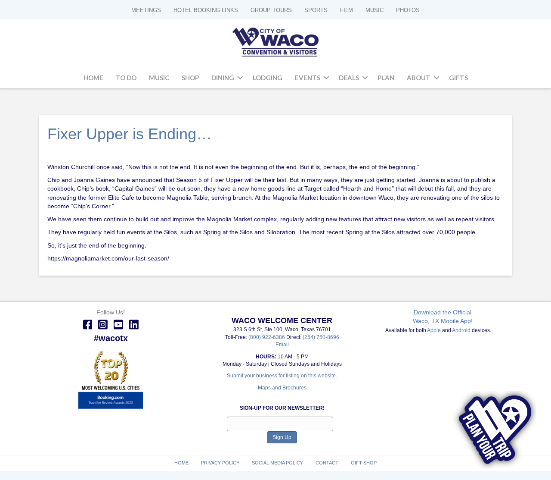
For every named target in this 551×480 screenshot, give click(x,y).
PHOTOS (408, 10)
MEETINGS (146, 10)
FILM (346, 10)
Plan (386, 78)
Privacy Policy (220, 462)
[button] (240, 78)
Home (93, 78)
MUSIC (374, 10)
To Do (126, 78)
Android (461, 330)
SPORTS (316, 10)
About (418, 78)
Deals (349, 78)
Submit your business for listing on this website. (282, 376)
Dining (222, 78)
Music (159, 78)
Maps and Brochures (282, 388)
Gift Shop (364, 462)
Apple (434, 330)
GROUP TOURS (271, 10)
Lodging (267, 78)
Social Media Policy (277, 462)
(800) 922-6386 (267, 337)
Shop (190, 78)
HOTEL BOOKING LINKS (205, 10)
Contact (327, 462)
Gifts (458, 78)
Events (307, 78)
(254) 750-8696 (321, 337)
